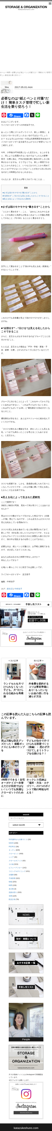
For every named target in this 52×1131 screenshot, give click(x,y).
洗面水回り (13, 892)
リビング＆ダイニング (17, 871)
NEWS (11, 843)
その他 (11, 864)
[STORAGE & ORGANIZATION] (26, 1057)
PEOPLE (12, 847)
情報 (10, 882)
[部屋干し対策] (26, 618)
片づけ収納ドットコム (26, 8)
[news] (26, 915)
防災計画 (12, 899)
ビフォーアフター (15, 868)
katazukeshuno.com (26, 1127)
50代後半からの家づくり (18, 839)
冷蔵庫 (11, 875)
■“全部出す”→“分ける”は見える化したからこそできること (26, 196)
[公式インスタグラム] (26, 638)
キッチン (12, 850)
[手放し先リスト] (26, 604)
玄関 (10, 896)
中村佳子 (18, 589)
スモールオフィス (15, 861)
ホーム (2, 72)
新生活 (10, 589)
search (26, 814)
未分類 (11, 889)
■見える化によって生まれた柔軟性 (17, 199)
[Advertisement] (26, 37)
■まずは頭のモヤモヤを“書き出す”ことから (20, 193)
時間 (8, 72)
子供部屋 (12, 878)
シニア (11, 857)
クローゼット (14, 854)
